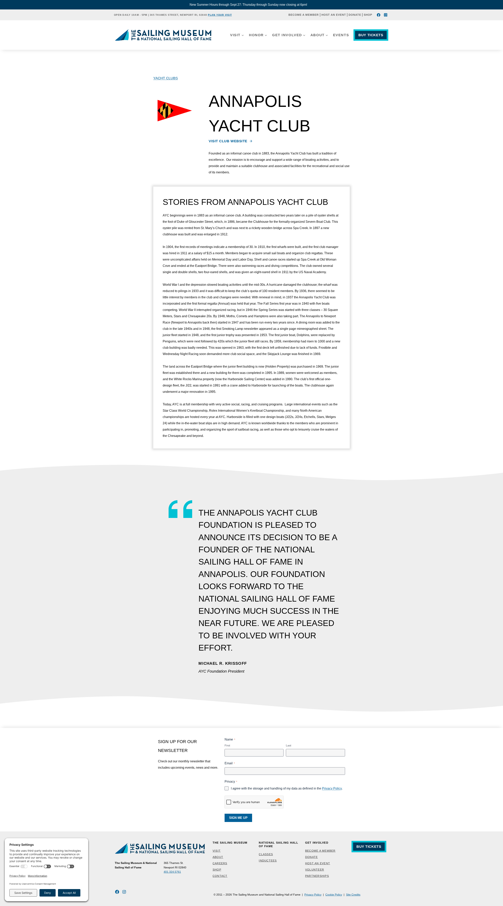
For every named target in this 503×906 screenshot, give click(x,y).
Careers (220, 863)
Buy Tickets (370, 35)
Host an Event (333, 14)
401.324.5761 (172, 871)
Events (341, 35)
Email (230, 763)
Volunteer (314, 869)
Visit (217, 850)
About (218, 857)
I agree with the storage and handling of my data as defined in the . (286, 788)
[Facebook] (378, 14)
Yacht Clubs (165, 78)
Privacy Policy (332, 788)
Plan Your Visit (220, 15)
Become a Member (303, 14)
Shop (368, 14)
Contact (220, 875)
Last (288, 745)
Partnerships (317, 875)
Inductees (268, 860)
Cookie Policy (333, 894)
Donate (355, 14)
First (227, 745)
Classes (266, 854)
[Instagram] (385, 14)
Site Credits (353, 894)
